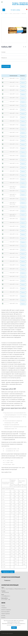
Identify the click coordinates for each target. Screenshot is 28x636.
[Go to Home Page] (1, 14)
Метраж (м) (4, 57)
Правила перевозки (5, 613)
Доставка (3, 615)
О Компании (3, 607)
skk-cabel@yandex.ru (5, 596)
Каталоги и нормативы (6, 609)
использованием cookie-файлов (13, 625)
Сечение (3, 52)
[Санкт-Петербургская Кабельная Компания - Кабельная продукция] (6, 4)
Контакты (3, 617)
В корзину (7, 66)
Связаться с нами (8, 572)
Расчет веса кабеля (5, 611)
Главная (3, 605)
